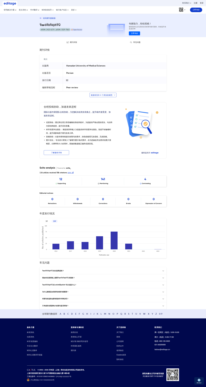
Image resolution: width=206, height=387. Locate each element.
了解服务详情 (56, 153)
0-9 (160, 313)
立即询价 (134, 33)
